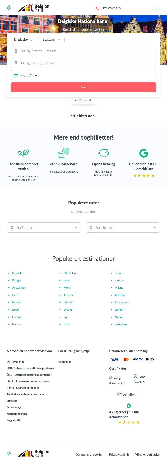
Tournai (68, 295)
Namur (16, 324)
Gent (15, 295)
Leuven (16, 302)
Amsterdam (122, 302)
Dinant (68, 309)
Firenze (119, 280)
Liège (15, 309)
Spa (66, 317)
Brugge (16, 280)
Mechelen (70, 273)
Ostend (16, 317)
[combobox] (83, 51)
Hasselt (68, 302)
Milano (119, 287)
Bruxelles (17, 273)
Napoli (119, 317)
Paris (66, 324)
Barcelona (121, 324)
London (119, 309)
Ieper (67, 280)
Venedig (120, 295)
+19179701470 (111, 8)
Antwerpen (19, 287)
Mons (67, 287)
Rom (118, 273)
